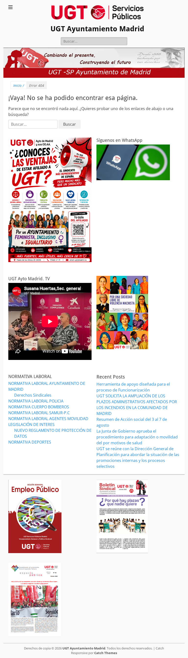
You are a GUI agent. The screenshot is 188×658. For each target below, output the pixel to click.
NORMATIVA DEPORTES (29, 442)
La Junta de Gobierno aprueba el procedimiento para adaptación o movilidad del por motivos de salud (137, 437)
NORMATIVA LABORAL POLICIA (35, 401)
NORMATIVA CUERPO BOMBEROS (38, 407)
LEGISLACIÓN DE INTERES (31, 424)
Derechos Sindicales (32, 395)
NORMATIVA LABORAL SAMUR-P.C (39, 412)
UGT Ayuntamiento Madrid (97, 28)
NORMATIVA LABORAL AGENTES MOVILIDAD (48, 418)
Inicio (18, 85)
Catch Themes (105, 653)
